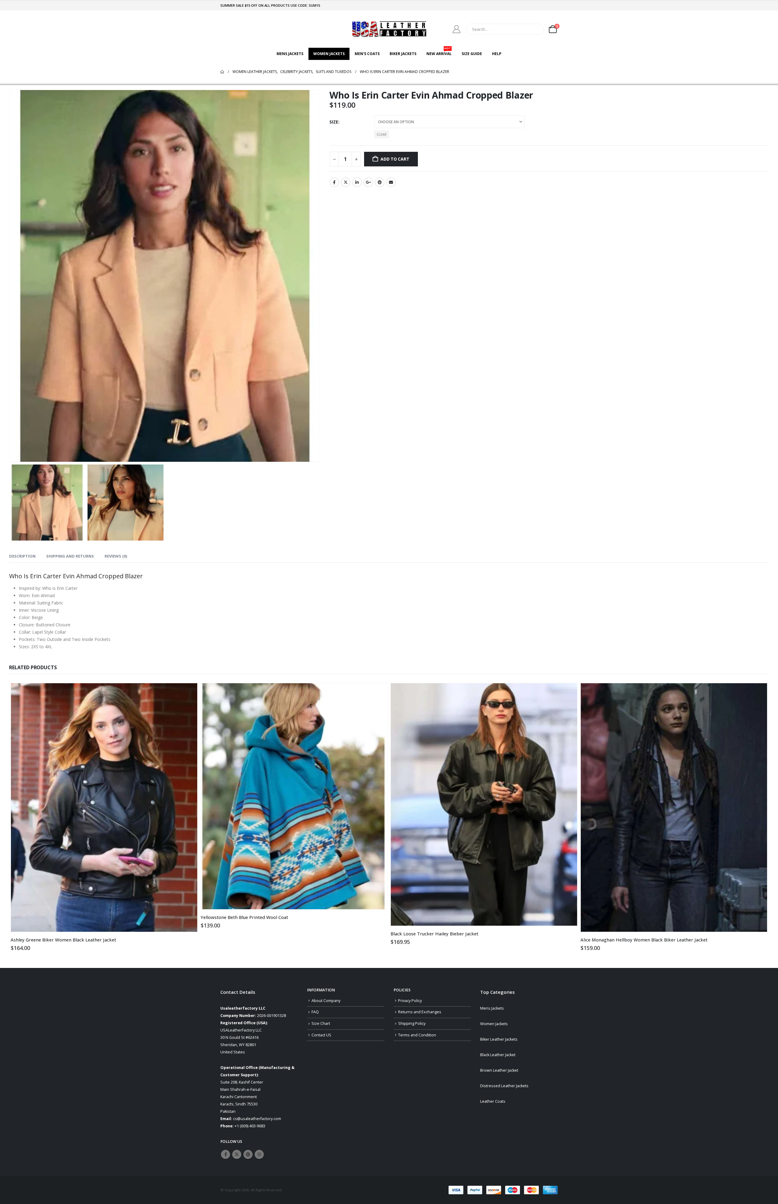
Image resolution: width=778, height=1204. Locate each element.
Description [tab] (22, 556)
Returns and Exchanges (419, 1011)
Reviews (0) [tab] (116, 556)
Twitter (345, 182)
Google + (368, 182)
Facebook (334, 182)
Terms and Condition (417, 1035)
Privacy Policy (410, 1000)
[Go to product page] (104, 807)
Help (496, 53)
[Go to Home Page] (222, 71)
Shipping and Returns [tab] (70, 556)
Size (333, 122)
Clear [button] (382, 134)
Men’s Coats (367, 53)
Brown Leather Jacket (499, 1070)
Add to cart (394, 159)
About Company (326, 1000)
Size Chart (321, 1023)
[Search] (535, 29)
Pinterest (379, 182)
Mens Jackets (290, 53)
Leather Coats (492, 1101)
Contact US (321, 1035)
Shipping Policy (411, 1023)
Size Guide (472, 53)
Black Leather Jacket (497, 1054)
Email (391, 182)
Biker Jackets (403, 53)
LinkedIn (357, 182)
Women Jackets (329, 53)
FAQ (315, 1011)
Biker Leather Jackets (499, 1039)
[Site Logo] (389, 29)
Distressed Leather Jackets (504, 1085)
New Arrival (439, 52)
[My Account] (456, 29)
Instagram (259, 1154)
